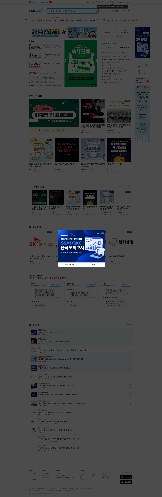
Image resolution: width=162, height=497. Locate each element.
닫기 (93, 265)
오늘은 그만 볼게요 (70, 265)
